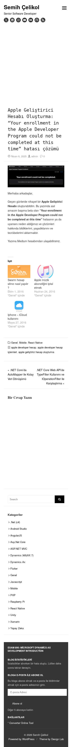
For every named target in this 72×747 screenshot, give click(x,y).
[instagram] (18, 20)
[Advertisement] (36, 60)
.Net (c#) (15, 522)
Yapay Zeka (17, 628)
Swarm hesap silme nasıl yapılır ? (18, 283)
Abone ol (17, 703)
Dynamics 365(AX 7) (21, 555)
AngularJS (16, 535)
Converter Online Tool (21, 723)
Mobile (22, 342)
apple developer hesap (23, 347)
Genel (14, 342)
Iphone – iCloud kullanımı (17, 316)
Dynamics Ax (17, 562)
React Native (35, 342)
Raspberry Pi (17, 601)
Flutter (13, 568)
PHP (13, 595)
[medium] (30, 20)
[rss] (43, 20)
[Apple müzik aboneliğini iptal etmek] (45, 271)
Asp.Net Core (17, 542)
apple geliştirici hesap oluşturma (36, 352)
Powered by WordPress (21, 739)
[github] (37, 20)
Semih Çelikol (21, 7)
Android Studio (18, 528)
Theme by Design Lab (51, 739)
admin (34, 156)
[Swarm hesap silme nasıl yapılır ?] (19, 271)
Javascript (16, 582)
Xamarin (15, 621)
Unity (13, 615)
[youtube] (24, 20)
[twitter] (6, 20)
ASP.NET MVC (18, 548)
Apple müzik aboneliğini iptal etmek (43, 283)
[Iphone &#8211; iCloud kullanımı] (19, 306)
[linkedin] (12, 20)
